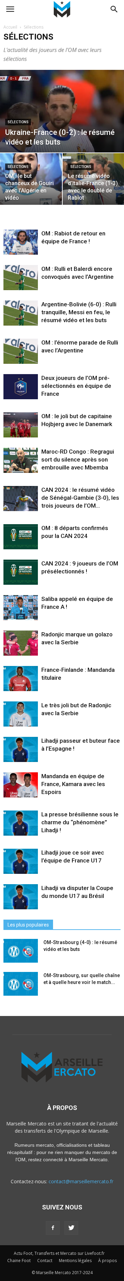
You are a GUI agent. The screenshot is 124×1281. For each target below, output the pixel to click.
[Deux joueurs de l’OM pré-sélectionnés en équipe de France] (20, 386)
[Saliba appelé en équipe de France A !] (20, 607)
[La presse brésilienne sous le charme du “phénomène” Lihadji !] (20, 823)
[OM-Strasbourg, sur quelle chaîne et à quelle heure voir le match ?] (20, 984)
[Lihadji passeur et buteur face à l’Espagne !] (20, 749)
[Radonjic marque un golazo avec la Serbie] (20, 643)
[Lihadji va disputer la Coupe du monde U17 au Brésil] (20, 896)
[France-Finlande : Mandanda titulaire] (20, 678)
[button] (114, 9)
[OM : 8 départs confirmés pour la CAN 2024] (20, 536)
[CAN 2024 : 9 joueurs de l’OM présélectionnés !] (20, 572)
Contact (44, 1260)
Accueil (10, 27)
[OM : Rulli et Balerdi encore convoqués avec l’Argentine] (20, 277)
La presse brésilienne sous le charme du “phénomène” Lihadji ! (79, 822)
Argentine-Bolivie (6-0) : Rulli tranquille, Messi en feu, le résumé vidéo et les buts (78, 312)
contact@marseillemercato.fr (81, 1181)
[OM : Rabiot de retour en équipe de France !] (20, 242)
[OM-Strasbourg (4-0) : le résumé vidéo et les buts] (20, 951)
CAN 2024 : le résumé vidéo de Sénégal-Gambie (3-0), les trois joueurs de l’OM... (80, 497)
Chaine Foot (19, 1260)
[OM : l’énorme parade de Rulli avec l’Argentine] (20, 351)
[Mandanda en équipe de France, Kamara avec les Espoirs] (20, 784)
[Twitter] (71, 1228)
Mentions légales (75, 1260)
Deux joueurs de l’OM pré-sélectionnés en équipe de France (76, 385)
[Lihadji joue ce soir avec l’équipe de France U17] (20, 861)
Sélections (18, 122)
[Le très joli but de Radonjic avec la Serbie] (20, 714)
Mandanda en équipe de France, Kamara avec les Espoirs (73, 784)
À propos (107, 1260)
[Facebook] (53, 1228)
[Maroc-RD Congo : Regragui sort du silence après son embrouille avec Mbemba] (20, 460)
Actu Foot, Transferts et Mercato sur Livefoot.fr (59, 1253)
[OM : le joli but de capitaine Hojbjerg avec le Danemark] (20, 424)
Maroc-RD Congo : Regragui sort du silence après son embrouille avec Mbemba (77, 459)
